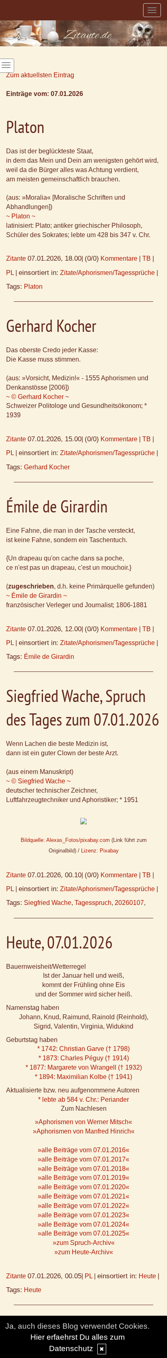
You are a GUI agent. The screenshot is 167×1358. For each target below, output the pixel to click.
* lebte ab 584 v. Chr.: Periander (83, 1099)
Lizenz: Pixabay (100, 851)
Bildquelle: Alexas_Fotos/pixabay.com (65, 840)
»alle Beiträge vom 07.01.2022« (83, 1205)
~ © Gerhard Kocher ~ (37, 396)
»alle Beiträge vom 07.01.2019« (83, 1177)
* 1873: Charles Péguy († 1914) (84, 1058)
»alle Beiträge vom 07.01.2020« (83, 1187)
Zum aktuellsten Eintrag (40, 75)
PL (10, 272)
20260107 (129, 902)
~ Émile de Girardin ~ (36, 595)
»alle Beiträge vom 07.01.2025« (83, 1233)
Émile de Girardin (49, 656)
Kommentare (119, 258)
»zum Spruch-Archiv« (84, 1242)
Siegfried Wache (47, 902)
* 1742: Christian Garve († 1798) (83, 1048)
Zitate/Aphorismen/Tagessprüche (107, 272)
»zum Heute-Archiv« (83, 1252)
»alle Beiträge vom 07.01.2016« (83, 1150)
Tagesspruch (93, 902)
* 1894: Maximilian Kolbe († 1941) (83, 1076)
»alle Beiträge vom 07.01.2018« (83, 1168)
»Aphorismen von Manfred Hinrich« (84, 1131)
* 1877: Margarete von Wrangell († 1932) (84, 1067)
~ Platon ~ (20, 216)
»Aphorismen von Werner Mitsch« (83, 1121)
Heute (147, 1276)
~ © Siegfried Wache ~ (38, 781)
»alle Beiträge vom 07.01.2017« (83, 1159)
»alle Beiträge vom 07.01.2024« (83, 1224)
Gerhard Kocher (47, 467)
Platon (33, 286)
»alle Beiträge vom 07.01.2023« (83, 1215)
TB (146, 258)
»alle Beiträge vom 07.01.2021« (83, 1196)
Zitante (16, 258)
